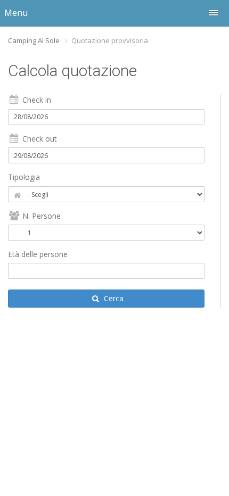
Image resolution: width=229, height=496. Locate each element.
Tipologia (24, 177)
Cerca (113, 298)
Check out (38, 139)
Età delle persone (38, 254)
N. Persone (40, 216)
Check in (35, 100)
